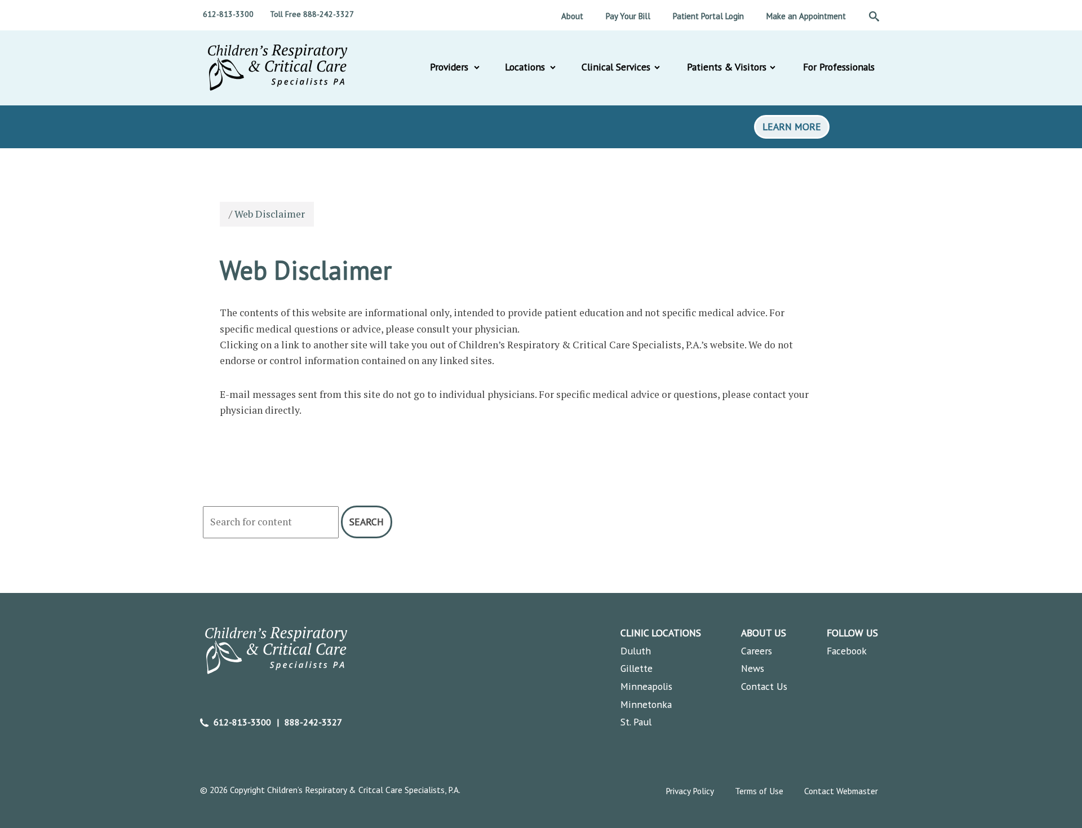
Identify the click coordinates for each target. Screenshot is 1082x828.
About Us (763, 632)
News (752, 668)
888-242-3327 (313, 722)
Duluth (635, 650)
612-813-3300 (228, 14)
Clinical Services (616, 66)
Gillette (636, 668)
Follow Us (852, 632)
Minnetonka (646, 704)
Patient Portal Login (708, 16)
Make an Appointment (806, 16)
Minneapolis (646, 686)
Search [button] (366, 521)
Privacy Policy (690, 790)
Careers (756, 650)
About (572, 16)
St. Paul (635, 721)
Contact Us (764, 686)
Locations (525, 66)
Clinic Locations (660, 632)
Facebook (847, 650)
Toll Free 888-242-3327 (312, 14)
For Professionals (839, 66)
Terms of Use (759, 790)
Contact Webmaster (841, 790)
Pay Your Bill (628, 16)
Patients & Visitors (726, 66)
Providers (449, 66)
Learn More (791, 126)
